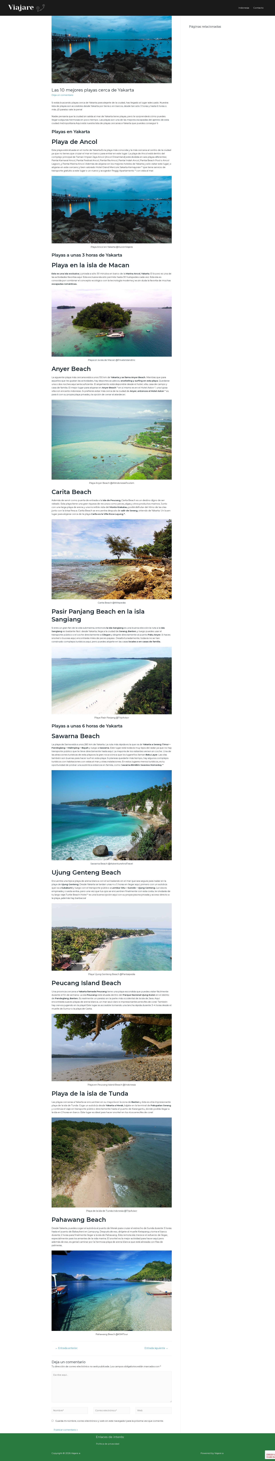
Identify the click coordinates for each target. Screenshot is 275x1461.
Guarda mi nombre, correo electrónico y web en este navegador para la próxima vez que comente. (109, 1421)
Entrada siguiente (156, 1348)
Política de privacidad (107, 1443)
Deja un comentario (62, 95)
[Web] (153, 1411)
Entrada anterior (66, 1348)
